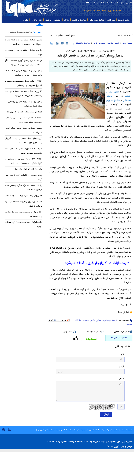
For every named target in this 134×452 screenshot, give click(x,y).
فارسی (129, 3)
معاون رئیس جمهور (92, 320)
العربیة (122, 3)
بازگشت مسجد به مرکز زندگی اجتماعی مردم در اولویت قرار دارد (23, 188)
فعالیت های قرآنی (96, 20)
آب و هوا (84, 430)
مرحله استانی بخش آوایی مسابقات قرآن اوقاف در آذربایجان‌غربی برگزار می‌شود (23, 63)
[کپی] (73, 43)
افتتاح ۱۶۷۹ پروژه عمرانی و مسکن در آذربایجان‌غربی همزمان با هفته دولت (23, 161)
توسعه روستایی (110, 320)
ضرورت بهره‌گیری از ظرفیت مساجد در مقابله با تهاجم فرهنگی (23, 204)
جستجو (52, 430)
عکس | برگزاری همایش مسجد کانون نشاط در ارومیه (23, 224)
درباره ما (60, 430)
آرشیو (102, 430)
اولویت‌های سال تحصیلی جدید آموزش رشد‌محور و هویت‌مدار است (23, 141)
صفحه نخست (124, 20)
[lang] (88, 3)
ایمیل (121, 366)
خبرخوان (109, 430)
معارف (66, 20)
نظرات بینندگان (122, 347)
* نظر (121, 378)
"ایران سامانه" (113, 446)
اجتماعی (57, 20)
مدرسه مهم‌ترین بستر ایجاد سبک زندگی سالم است (23, 130)
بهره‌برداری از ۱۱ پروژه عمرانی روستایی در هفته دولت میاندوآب (23, 104)
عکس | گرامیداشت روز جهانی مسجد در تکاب (23, 195)
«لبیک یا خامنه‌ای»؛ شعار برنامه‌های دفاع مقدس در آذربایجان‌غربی (23, 151)
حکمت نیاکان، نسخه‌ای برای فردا (28, 169)
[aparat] (3, 431)
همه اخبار (111, 20)
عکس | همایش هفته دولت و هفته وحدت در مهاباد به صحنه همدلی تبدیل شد (23, 42)
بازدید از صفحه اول (121, 331)
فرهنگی (48, 20)
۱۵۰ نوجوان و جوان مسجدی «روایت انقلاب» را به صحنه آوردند (23, 214)
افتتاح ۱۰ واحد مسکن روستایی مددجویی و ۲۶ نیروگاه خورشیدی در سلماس (23, 83)
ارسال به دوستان (94, 331)
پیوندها (117, 430)
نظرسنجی (44, 430)
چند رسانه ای (36, 20)
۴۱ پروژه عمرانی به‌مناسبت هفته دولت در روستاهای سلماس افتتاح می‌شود (23, 93)
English (114, 2)
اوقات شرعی (94, 430)
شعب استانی (113, 43)
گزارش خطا (123, 312)
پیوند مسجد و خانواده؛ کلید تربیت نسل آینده (23, 177)
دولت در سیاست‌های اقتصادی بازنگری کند (24, 112)
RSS (37, 430)
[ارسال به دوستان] (51, 43)
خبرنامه (76, 430)
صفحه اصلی (127, 43)
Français (105, 2)
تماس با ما (68, 430)
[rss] (9, 429)
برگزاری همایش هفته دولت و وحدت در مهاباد (23, 52)
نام (122, 354)
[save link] (57, 43)
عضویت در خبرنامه (119, 338)
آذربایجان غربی (99, 43)
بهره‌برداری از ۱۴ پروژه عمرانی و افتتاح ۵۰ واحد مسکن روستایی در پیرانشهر (23, 73)
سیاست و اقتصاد (79, 20)
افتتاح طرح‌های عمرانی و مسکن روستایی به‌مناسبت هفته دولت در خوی (23, 120)
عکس (25, 20)
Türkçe (95, 2)
